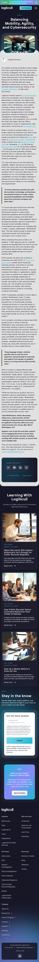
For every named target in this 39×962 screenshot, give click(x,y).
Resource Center (28, 856)
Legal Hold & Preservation (6, 896)
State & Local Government (26, 826)
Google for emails (27, 142)
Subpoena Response (9, 880)
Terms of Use (20, 951)
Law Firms (25, 832)
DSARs (4, 891)
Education (25, 836)
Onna (4, 834)
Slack (4, 144)
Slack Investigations (9, 871)
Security (5, 930)
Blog (23, 860)
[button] (35, 8)
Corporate (25, 821)
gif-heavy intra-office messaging (20, 140)
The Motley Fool (29, 126)
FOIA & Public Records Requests (8, 885)
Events (24, 869)
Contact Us (6, 935)
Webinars (25, 865)
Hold (3, 825)
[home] (8, 8)
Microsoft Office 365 (9, 147)
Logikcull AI (6, 830)
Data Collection (7, 876)
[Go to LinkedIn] (20, 956)
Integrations (6, 838)
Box (19, 144)
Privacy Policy (17, 734)
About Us (5, 909)
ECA (3, 860)
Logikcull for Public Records (9, 844)
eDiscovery (6, 821)
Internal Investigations (7, 866)
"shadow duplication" (10, 89)
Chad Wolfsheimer (29, 95)
